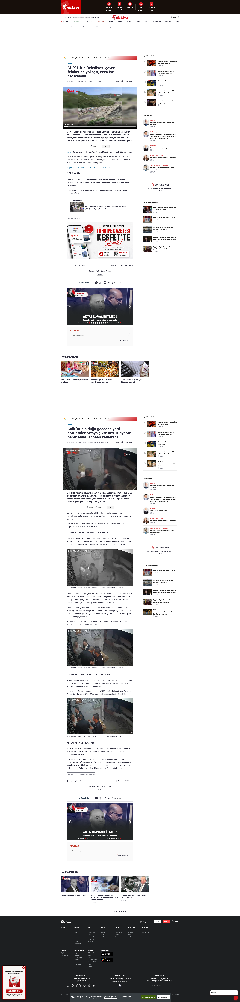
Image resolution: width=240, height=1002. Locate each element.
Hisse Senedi (77, 936)
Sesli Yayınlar (145, 932)
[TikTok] (89, 985)
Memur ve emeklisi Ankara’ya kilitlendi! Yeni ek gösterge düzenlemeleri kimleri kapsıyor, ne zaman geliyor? (163, 136)
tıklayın (160, 190)
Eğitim (63, 932)
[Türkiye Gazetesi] (120, 19)
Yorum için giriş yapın (124, 340)
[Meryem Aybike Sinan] (146, 157)
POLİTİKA (120, 21)
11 (99, 323)
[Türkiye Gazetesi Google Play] (107, 960)
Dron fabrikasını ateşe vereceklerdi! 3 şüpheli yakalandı (164, 209)
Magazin (76, 953)
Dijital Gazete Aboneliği (93, 17)
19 (116, 323)
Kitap (129, 934)
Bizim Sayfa (145, 927)
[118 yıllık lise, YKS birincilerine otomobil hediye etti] (147, 232)
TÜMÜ (121, 323)
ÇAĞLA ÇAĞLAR (75, 774)
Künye (89, 957)
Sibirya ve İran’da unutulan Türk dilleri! (163, 158)
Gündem (70, 63)
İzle (178, 21)
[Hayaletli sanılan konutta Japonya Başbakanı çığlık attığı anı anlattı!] (147, 242)
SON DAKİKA (65, 21)
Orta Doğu (104, 930)
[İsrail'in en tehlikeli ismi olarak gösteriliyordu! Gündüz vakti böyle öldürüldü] (152, 73)
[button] (130, 306)
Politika (63, 930)
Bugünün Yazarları (66, 953)
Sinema (130, 930)
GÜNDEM (111, 21)
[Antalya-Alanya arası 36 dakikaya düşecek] (152, 92)
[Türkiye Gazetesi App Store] (107, 954)
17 (111, 323)
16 (109, 323)
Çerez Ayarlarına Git (163, 997)
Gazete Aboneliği (79, 17)
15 (107, 323)
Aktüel (116, 939)
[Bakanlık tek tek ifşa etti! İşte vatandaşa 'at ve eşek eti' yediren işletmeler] (152, 63)
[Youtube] (80, 985)
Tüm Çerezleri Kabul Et (148, 997)
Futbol (89, 930)
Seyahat (117, 936)
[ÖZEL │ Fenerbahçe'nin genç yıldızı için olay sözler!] (152, 83)
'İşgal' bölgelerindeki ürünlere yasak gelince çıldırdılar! (163, 248)
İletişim (90, 955)
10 (97, 323)
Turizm (76, 945)
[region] (120, 997)
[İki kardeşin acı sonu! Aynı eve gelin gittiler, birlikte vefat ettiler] (152, 102)
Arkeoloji (130, 932)
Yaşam (117, 927)
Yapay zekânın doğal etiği (158, 148)
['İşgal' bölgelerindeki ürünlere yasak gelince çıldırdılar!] (147, 252)
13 (103, 323)
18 (114, 323)
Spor (89, 927)
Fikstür (90, 934)
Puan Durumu (91, 932)
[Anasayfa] (66, 921)
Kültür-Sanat (132, 927)
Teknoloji (76, 955)
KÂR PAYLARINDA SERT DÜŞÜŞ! (164, 217)
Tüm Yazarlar (64, 955)
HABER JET (168, 21)
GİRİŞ (174, 17)
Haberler (76, 959)
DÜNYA (138, 21)
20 (118, 323)
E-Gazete (69, 17)
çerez (101, 996)
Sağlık (116, 930)
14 (105, 323)
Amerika (103, 934)
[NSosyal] (109, 283)
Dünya (103, 927)
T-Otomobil (77, 943)
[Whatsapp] (117, 81)
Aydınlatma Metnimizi (110, 998)
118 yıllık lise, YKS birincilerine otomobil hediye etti (163, 228)
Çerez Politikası (174, 994)
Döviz (75, 934)
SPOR (146, 21)
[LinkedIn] (104, 282)
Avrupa (103, 932)
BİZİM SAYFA (101, 21)
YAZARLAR (90, 21)
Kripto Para (77, 939)
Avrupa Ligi (91, 939)
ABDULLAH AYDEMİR (76, 218)
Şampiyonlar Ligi (92, 936)
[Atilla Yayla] (146, 122)
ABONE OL (166, 921)
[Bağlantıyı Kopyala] (122, 81)
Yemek (117, 934)
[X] (96, 282)
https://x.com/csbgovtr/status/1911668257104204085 (89, 168)
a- (103, 146)
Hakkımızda (91, 953)
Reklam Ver (91, 966)
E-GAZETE (157, 921)
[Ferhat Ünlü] (146, 148)
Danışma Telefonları (93, 962)
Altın (75, 932)
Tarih (129, 936)
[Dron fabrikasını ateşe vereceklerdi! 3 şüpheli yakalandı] (147, 212)
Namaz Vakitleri (146, 930)
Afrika (103, 936)
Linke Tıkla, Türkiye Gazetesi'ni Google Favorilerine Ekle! (88, 58)
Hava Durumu (118, 932)
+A (107, 146)
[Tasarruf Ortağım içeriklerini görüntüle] (78, 21)
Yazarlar (63, 950)
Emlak (76, 941)
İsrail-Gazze (104, 939)
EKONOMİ (129, 21)
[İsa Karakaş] (146, 134)
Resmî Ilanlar (78, 957)
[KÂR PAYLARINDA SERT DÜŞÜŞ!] (147, 222)
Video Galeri (77, 964)
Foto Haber (77, 962)
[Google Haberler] (117, 283)
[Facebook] (72, 265)
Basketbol (90, 941)
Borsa (76, 930)
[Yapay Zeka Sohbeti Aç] (236, 998)
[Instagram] (84, 985)
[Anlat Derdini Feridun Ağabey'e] (146, 167)
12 (101, 323)
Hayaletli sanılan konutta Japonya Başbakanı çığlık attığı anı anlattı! (164, 238)
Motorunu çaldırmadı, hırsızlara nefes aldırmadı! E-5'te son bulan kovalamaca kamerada (164, 612)
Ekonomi (76, 927)
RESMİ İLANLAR (157, 21)
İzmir (69, 152)
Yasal (89, 964)
